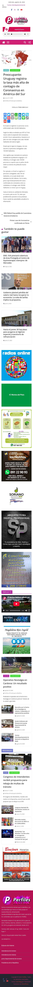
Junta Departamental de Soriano (11, 959)
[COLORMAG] (16, 895)
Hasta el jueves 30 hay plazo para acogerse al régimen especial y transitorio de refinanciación (15, 333)
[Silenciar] (26, 610)
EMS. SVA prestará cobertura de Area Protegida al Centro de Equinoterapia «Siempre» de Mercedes (16, 259)
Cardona (6, 676)
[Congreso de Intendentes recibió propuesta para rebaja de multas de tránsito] (16, 762)
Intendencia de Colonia (8, 955)
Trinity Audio (21, 107)
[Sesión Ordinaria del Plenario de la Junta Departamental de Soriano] (7, 725)
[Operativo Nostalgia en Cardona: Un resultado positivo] (16, 665)
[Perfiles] (3, 42)
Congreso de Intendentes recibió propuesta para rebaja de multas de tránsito (16, 781)
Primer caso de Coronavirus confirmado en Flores (19, 221)
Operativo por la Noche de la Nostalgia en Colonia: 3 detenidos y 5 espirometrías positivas (22, 710)
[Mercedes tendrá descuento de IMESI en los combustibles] (7, 822)
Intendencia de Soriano (8, 951)
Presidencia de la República (10, 963)
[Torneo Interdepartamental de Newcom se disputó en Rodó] (7, 739)
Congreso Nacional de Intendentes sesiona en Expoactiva (22, 809)
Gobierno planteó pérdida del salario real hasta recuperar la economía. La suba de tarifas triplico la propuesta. (16, 296)
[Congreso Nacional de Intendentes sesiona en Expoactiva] (7, 810)
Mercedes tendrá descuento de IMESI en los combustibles (22, 821)
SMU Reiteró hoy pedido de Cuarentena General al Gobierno (17, 214)
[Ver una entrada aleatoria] (29, 42)
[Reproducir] (4, 610)
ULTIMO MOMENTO (15, 70)
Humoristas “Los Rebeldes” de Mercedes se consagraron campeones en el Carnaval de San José (22, 835)
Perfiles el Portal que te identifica (13, 101)
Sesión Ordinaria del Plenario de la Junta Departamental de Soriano (21, 724)
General (6, 70)
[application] (16, 603)
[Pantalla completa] (29, 610)
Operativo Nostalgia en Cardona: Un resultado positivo (15, 683)
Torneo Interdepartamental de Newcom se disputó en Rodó (16, 6)
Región (6, 772)
